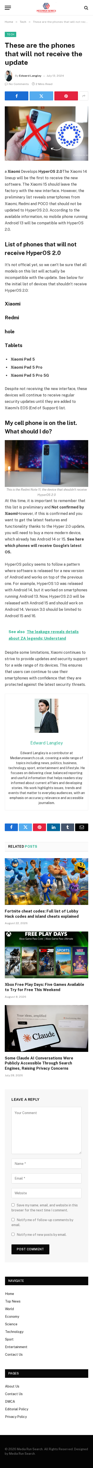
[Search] (85, 7)
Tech (10, 34)
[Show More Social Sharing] (83, 95)
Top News (13, 1301)
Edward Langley (30, 75)
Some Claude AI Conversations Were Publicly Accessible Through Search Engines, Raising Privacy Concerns (39, 1063)
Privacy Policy (16, 1417)
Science (11, 1324)
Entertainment (16, 1347)
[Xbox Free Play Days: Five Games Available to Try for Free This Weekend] (46, 955)
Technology (14, 1332)
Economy (12, 1316)
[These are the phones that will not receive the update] (46, 133)
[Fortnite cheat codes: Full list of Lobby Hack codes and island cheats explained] (46, 881)
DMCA (10, 1401)
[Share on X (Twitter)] (41, 95)
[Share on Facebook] (16, 95)
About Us (12, 1386)
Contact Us (14, 1354)
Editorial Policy (16, 1409)
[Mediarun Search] (46, 7)
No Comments (19, 84)
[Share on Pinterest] (66, 95)
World (9, 1309)
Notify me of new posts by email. (42, 1235)
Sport (9, 1339)
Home (9, 1294)
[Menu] (8, 7)
